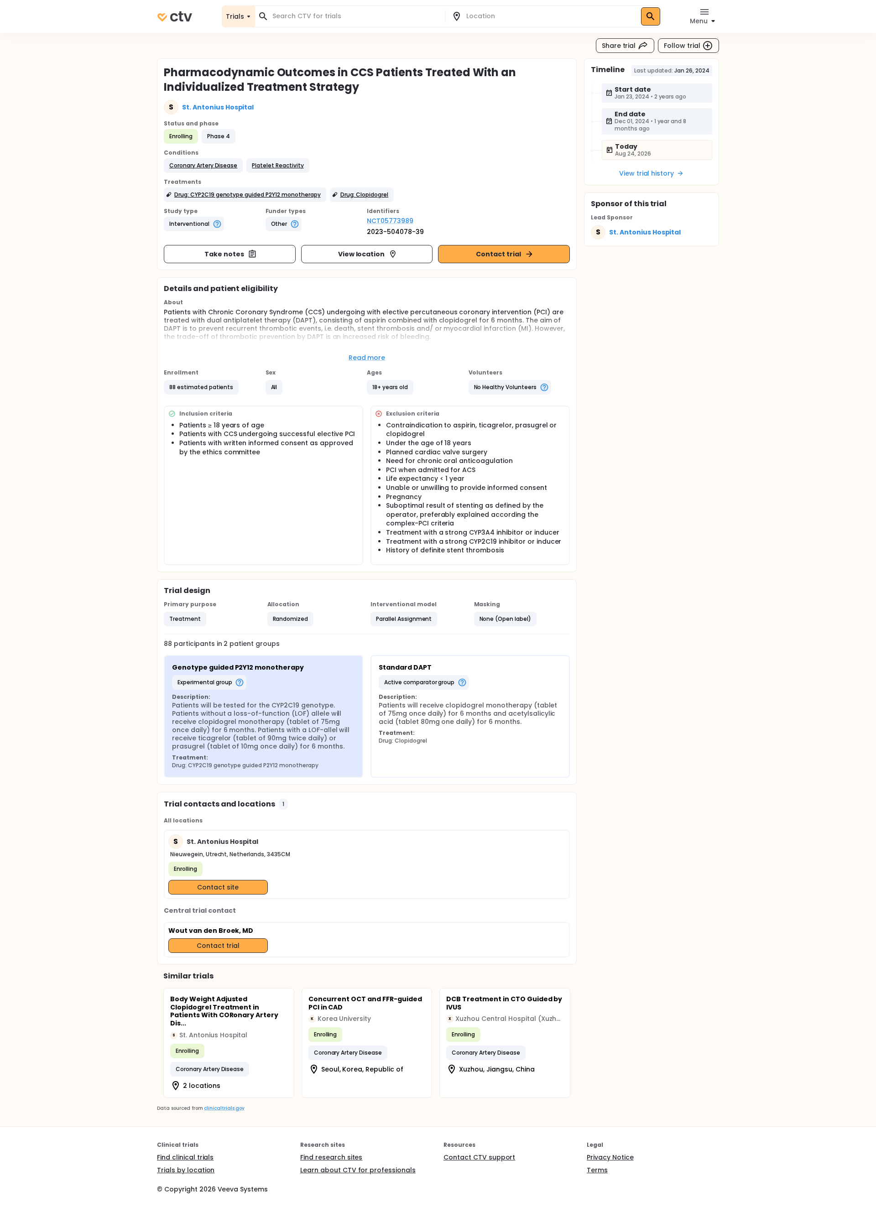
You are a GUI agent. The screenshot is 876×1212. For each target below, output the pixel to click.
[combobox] (355, 16)
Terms (597, 1170)
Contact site (218, 887)
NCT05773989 (390, 221)
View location (361, 254)
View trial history (646, 173)
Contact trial (498, 254)
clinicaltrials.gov (224, 1108)
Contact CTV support (479, 1157)
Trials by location (185, 1170)
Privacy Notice (610, 1157)
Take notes (224, 254)
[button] (203, 165)
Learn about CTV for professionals (358, 1170)
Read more (367, 358)
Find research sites (331, 1157)
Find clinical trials (185, 1157)
